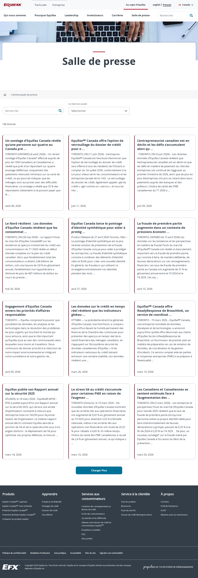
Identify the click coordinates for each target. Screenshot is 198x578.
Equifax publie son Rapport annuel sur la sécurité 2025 (31, 391)
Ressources (126, 506)
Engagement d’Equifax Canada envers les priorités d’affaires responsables (28, 310)
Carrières (117, 15)
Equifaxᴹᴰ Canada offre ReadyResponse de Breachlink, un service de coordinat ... (163, 310)
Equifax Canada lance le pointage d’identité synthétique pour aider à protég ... (98, 227)
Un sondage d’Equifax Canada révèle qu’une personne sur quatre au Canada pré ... (33, 145)
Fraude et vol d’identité (51, 501)
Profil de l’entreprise (169, 506)
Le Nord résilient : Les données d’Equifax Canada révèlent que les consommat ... (31, 227)
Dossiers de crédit (50, 510)
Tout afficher (47, 514)
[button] (186, 5)
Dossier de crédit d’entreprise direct (136, 514)
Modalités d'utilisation (40, 553)
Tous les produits (128, 501)
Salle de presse (141, 15)
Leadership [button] (71, 15)
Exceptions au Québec (91, 530)
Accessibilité (75, 553)
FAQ (83, 534)
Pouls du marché (128, 510)
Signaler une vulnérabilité (111, 553)
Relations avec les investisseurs (174, 514)
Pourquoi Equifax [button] (45, 15)
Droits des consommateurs (93, 514)
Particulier (41, 5)
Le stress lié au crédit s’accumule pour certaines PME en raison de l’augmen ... (96, 393)
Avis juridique (60, 553)
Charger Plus (99, 470)
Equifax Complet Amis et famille (17, 506)
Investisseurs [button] (95, 15)
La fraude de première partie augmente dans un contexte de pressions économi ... (161, 227)
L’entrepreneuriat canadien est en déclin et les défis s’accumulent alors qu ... (163, 145)
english (156, 4)
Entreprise (58, 5)
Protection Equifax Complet (15, 510)
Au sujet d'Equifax (135, 4)
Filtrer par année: (77, 104)
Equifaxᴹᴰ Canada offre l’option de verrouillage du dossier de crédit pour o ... (97, 145)
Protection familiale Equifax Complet (19, 514)
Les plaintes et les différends (94, 518)
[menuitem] (41, 5)
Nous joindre (87, 538)
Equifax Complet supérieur (14, 501)
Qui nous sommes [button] (15, 15)
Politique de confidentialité (14, 553)
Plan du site (90, 553)
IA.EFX (163, 510)
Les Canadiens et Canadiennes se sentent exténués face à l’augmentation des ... (162, 393)
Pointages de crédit (50, 506)
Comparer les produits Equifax (15, 519)
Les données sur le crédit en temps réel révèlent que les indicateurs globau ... (98, 310)
